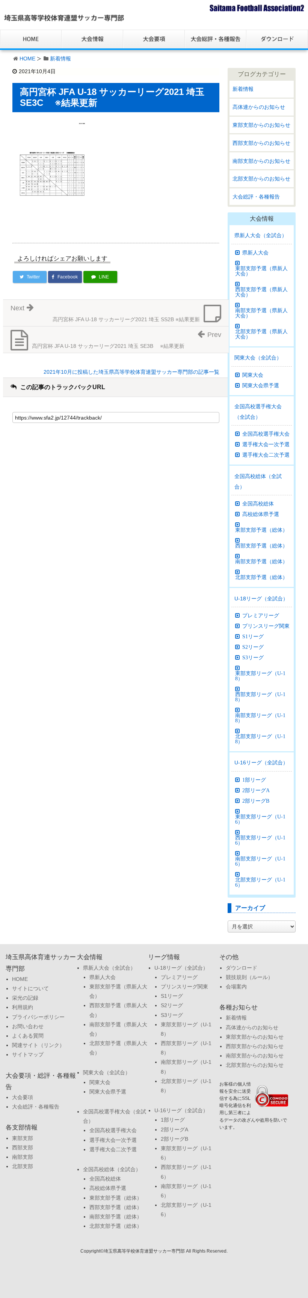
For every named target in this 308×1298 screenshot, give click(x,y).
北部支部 (22, 1166)
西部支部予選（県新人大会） (261, 292)
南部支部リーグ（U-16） (260, 861)
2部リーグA (256, 790)
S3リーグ (253, 657)
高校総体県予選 (260, 514)
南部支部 (22, 1157)
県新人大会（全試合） (260, 235)
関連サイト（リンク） (38, 1045)
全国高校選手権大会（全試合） (258, 411)
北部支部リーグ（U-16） (260, 882)
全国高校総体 (258, 503)
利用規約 (22, 1007)
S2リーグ (253, 647)
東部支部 (22, 1138)
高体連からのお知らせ (259, 107)
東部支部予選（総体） (261, 529)
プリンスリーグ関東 (266, 626)
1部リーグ (254, 779)
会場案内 (236, 987)
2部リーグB (255, 800)
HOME (27, 59)
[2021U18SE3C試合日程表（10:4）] (52, 173)
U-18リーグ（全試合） (261, 599)
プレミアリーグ (260, 615)
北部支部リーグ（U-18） (260, 739)
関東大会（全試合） (258, 358)
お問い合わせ (28, 1026)
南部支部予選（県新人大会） (261, 313)
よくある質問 (28, 1036)
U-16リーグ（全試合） (261, 763)
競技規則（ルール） (249, 977)
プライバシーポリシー (38, 1017)
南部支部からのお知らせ (261, 161)
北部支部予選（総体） (261, 577)
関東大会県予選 (260, 385)
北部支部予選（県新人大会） (261, 334)
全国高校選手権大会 (266, 433)
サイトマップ (28, 1054)
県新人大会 (255, 252)
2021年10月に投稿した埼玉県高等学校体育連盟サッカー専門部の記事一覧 (131, 372)
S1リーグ (253, 636)
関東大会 (252, 375)
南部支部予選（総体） (261, 561)
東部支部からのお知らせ (261, 125)
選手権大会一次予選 (266, 444)
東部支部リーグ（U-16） (260, 819)
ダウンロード (241, 968)
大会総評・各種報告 (256, 197)
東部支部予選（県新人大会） (261, 271)
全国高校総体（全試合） (258, 481)
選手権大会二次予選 (266, 454)
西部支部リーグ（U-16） (260, 840)
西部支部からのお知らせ (261, 143)
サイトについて (30, 988)
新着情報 (60, 59)
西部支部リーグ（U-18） (260, 697)
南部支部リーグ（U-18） (260, 718)
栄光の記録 (25, 998)
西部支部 (22, 1148)
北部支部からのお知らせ (261, 179)
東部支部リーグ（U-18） (260, 676)
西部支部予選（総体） (261, 545)
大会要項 (22, 1097)
